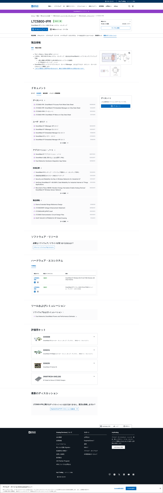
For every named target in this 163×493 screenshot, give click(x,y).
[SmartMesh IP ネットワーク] (81, 11)
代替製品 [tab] (33, 265)
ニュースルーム (61, 444)
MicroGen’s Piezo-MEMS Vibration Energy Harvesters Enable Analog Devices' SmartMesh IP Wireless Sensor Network (60, 189)
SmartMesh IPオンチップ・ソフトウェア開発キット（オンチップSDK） (58, 172)
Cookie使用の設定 (119, 488)
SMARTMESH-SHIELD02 (52, 376)
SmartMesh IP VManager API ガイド (47, 126)
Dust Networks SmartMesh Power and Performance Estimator (55, 316)
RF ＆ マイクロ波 (45, 15)
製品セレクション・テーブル (60, 29)
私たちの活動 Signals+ (63, 447)
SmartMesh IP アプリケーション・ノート (48, 154)
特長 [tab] (32, 47)
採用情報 (59, 440)
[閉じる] (160, 488)
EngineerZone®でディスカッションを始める (63, 409)
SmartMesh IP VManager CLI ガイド (47, 129)
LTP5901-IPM (36, 278)
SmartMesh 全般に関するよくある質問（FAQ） (50, 157)
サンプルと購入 (116, 28)
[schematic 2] (116, 71)
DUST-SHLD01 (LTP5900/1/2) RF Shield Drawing (51, 218)
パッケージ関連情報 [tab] (54, 93)
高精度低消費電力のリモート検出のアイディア (50, 175)
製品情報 (33, 35)
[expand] (94, 337)
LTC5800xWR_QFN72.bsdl (44, 211)
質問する (127, 426)
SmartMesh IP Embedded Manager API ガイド (50, 139)
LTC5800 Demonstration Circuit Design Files (50, 214)
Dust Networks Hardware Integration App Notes (51, 161)
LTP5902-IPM (37, 288)
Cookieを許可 (131, 488)
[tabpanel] (64, 61)
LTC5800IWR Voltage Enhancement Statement (50, 208)
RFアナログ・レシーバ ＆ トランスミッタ (64, 15)
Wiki (85, 447)
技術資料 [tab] (39, 93)
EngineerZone (88, 440)
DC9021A (46, 350)
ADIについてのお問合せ (63, 464)
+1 (44, 29)
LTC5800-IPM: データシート (44, 111)
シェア (116, 426)
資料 (85, 444)
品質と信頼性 (60, 454)
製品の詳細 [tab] (38, 47)
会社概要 (59, 437)
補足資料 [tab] (45, 93)
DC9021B (46, 363)
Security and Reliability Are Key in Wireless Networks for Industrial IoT (58, 179)
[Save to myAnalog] (38, 282)
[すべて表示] (64, 143)
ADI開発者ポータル (90, 454)
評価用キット (98, 35)
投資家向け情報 (61, 451)
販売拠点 (59, 457)
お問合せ (86, 437)
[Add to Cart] (35, 282)
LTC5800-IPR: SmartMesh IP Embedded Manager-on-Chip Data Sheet (58, 108)
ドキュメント (40, 35)
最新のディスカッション (110, 35)
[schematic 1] (105, 71)
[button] (51, 15)
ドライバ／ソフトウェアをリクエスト (44, 247)
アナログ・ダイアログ (91, 451)
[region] (81, 488)
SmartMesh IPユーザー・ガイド (45, 136)
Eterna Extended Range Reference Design (49, 204)
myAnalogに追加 (106, 426)
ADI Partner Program (63, 461)
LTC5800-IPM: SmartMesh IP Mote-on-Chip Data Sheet (53, 115)
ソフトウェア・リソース (52, 35)
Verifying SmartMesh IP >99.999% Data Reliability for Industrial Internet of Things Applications (62, 183)
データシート (38, 29)
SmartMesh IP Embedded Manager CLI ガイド (50, 133)
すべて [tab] (33, 93)
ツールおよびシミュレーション (85, 35)
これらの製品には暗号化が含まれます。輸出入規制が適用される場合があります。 (60, 68)
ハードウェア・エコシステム (68, 35)
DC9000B (46, 337)
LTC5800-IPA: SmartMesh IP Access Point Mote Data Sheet (54, 104)
